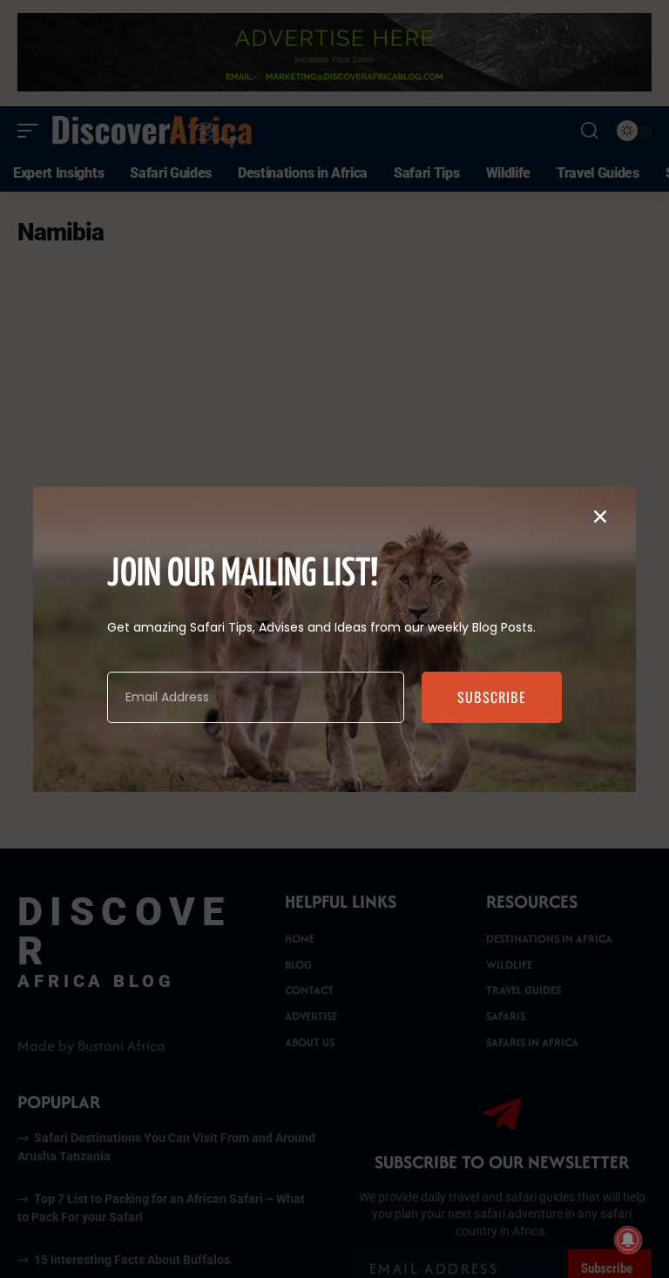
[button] (600, 516)
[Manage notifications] (628, 1240)
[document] (334, 639)
